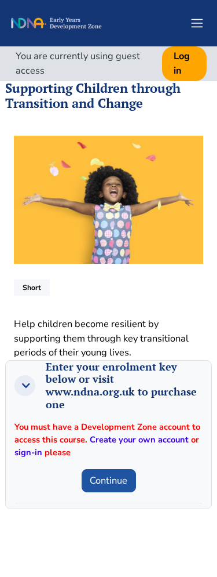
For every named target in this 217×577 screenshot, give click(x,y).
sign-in (28, 452)
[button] (24, 385)
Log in (182, 63)
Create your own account (139, 439)
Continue (108, 480)
